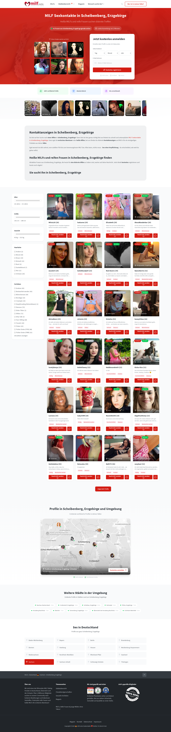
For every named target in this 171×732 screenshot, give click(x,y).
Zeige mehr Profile (103, 489)
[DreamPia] (108, 535)
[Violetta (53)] (112, 555)
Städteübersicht (61, 688)
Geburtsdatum (97, 49)
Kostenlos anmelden (117, 570)
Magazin (81, 4)
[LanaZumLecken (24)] (63, 547)
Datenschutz (88, 722)
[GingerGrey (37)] (94, 544)
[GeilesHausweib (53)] (99, 530)
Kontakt (79, 722)
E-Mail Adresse (97, 58)
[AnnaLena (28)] (58, 524)
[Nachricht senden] (69, 235)
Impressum (97, 722)
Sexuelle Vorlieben (62, 696)
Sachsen (42, 675)
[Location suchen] (122, 4)
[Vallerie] (72, 538)
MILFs (52, 4)
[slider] (15, 200)
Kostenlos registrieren (113, 70)
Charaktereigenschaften (64, 692)
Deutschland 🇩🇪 (34, 675)
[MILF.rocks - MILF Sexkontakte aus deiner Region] (34, 4)
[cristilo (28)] (81, 552)
